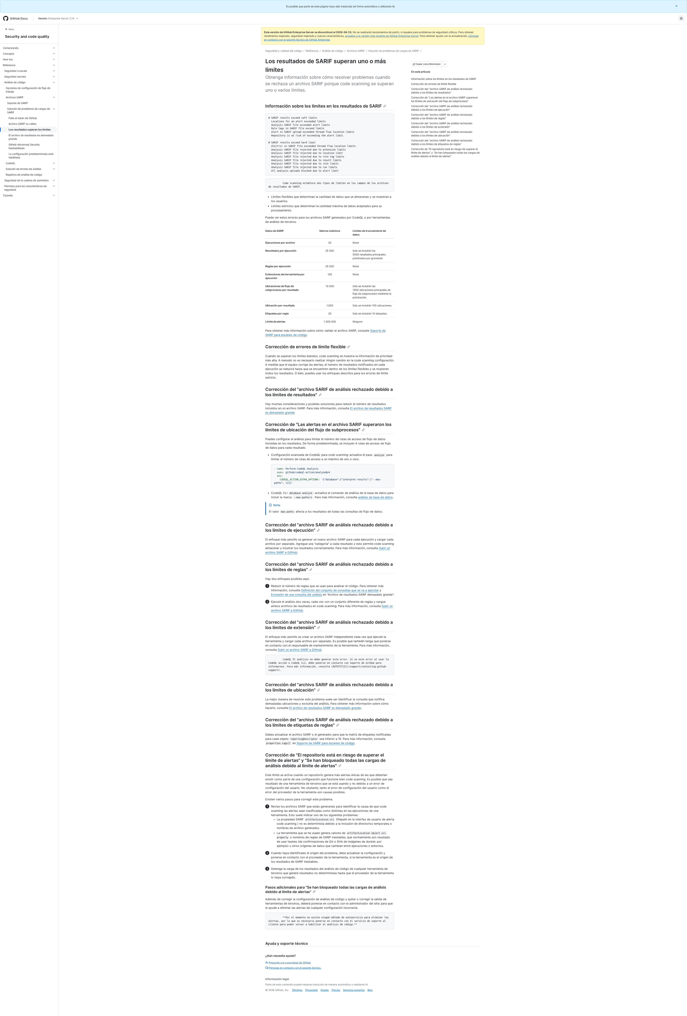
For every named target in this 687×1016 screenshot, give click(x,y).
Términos (297, 989)
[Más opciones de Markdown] (445, 64)
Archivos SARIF (356, 50)
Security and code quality (27, 36)
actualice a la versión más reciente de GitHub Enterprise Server (381, 35)
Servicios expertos (354, 989)
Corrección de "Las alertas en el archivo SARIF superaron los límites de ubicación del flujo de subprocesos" (328, 427)
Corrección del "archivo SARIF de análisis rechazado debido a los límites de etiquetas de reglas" (329, 722)
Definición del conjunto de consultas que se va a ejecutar (340, 590)
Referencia (312, 50)
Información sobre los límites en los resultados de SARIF (323, 106)
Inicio (11, 29)
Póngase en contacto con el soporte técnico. (295, 967)
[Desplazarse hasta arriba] (679, 1008)
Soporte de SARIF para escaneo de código (326, 743)
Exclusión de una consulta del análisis (296, 594)
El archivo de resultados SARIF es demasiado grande (325, 708)
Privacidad (311, 989)
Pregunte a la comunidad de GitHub (290, 962)
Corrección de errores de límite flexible (305, 346)
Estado (325, 989)
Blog (370, 989)
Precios (336, 989)
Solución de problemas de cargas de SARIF (393, 50)
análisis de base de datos (375, 497)
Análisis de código (332, 50)
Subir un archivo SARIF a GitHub (299, 649)
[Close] (677, 6)
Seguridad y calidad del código (283, 50)
